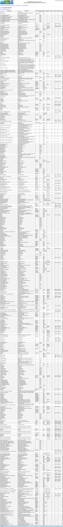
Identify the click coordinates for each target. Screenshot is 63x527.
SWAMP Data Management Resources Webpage (7, 5)
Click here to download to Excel (5, 9)
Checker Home (18, 5)
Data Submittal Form (25, 5)
